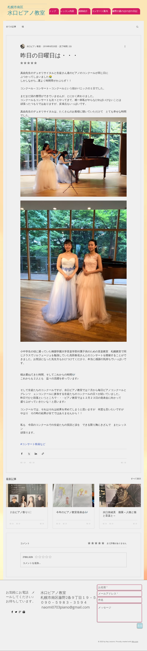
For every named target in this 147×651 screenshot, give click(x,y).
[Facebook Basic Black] (12, 612)
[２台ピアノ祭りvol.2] (27, 495)
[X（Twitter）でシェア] (28, 453)
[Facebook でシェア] (21, 453)
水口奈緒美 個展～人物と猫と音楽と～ (119, 514)
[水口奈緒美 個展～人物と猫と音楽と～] (120, 495)
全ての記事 (11, 26)
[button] (137, 26)
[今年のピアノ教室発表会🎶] (73, 495)
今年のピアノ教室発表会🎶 (72, 512)
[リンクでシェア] (42, 453)
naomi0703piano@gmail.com (65, 607)
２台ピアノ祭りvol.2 (20, 512)
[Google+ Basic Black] (20, 612)
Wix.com (135, 641)
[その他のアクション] (125, 46)
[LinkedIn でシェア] (35, 453)
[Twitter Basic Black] (16, 612)
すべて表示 (136, 478)
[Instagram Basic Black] (24, 612)
